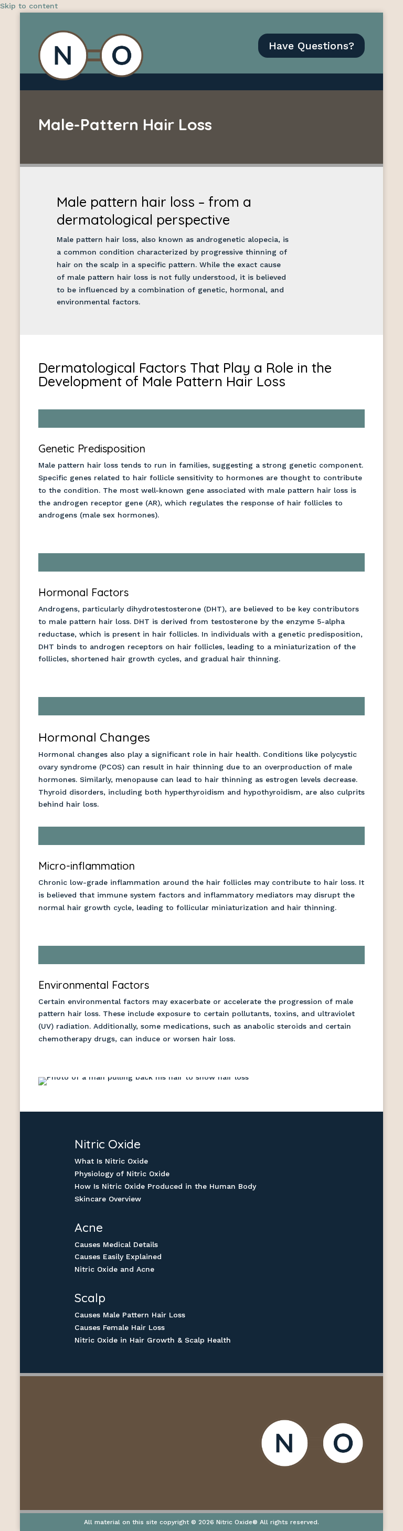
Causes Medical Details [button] (116, 1244)
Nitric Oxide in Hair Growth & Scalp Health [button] (153, 1340)
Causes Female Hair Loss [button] (120, 1327)
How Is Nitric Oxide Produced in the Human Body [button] (165, 1186)
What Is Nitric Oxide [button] (111, 1161)
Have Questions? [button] (311, 45)
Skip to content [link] (29, 6)
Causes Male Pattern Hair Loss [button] (130, 1315)
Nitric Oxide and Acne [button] (114, 1269)
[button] (353, 82)
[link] (90, 55)
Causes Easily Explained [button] (118, 1256)
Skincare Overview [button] (108, 1199)
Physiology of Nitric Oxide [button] (122, 1173)
